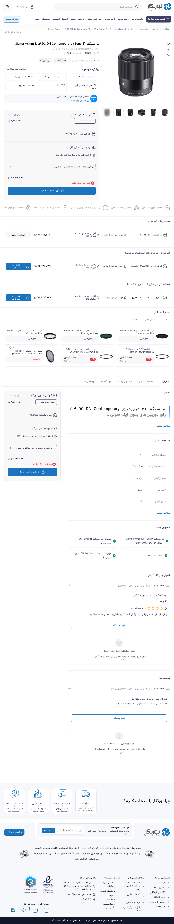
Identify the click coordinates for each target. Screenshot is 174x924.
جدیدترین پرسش (118, 688)
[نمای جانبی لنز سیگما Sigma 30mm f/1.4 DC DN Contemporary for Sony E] (119, 112)
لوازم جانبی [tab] (149, 319)
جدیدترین (122, 585)
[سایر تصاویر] (107, 112)
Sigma (88, 53)
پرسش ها (89, 381)
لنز (161, 29)
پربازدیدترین (133, 585)
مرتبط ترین (146, 585)
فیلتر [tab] (164, 319)
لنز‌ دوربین (153, 29)
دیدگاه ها (106, 381)
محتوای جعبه (125, 381)
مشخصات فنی (145, 381)
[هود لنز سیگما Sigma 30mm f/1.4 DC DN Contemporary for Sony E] (142, 112)
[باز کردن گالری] (136, 72)
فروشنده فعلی (18, 235)
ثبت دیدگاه (119, 625)
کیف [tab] (134, 319)
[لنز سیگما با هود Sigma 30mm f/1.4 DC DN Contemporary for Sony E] (153, 112)
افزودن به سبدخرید (16, 266)
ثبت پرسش (119, 718)
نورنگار (167, 29)
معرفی (165, 381)
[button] (168, 43)
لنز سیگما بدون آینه (116, 29)
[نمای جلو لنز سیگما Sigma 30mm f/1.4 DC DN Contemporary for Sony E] (130, 112)
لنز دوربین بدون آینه (137, 29)
